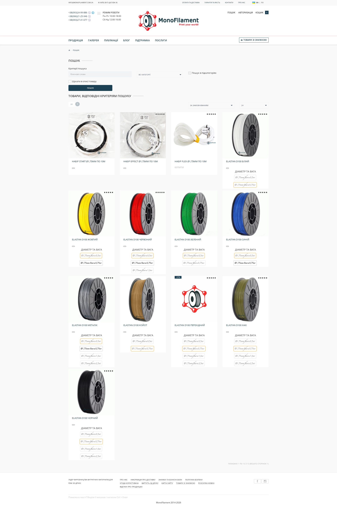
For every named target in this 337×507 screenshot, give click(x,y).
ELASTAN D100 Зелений (188, 239)
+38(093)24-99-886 (77, 12)
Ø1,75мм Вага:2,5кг (91, 363)
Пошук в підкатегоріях (204, 72)
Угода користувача (129, 483)
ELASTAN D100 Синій (237, 239)
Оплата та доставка (191, 2)
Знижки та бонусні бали (170, 479)
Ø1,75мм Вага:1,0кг (142, 270)
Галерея (93, 40)
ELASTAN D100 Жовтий (85, 239)
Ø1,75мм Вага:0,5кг (245, 177)
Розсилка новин (206, 483)
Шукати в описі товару (84, 81)
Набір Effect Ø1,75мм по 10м (140, 161)
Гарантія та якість (212, 2)
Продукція (75, 40)
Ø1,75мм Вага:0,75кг (91, 262)
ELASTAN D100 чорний (85, 418)
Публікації (111, 40)
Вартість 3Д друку (150, 483)
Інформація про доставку (143, 479)
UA (257, 2)
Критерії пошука (77, 68)
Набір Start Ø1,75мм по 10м (88, 161)
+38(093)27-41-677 (77, 19)
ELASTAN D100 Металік (84, 325)
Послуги (161, 40)
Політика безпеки (194, 479)
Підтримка (142, 40)
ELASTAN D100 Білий (237, 161)
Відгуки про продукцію (131, 486)
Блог (126, 40)
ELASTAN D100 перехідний (190, 325)
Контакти (229, 2)
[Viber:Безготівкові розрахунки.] (89, 20)
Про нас (241, 2)
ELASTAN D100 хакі (236, 325)
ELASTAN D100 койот (135, 325)
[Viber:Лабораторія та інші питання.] (89, 16)
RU (262, 2)
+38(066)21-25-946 (77, 16)
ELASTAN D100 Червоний (137, 239)
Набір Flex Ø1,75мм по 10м (191, 161)
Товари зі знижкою (185, 483)
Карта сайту (167, 483)
